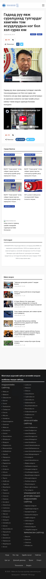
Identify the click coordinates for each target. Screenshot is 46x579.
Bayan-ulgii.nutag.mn (31, 487)
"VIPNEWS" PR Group (28, 575)
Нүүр (7, 555)
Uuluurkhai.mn (29, 394)
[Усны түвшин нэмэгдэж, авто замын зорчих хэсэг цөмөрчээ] (8, 314)
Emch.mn (28, 539)
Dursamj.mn (6, 430)
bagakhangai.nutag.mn (31, 509)
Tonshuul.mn (6, 406)
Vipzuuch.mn (7, 532)
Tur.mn (5, 403)
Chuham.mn (6, 409)
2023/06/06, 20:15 (29, 154)
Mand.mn (28, 388)
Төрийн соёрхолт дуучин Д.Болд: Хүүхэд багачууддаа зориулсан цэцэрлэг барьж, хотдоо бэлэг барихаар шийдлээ (27, 332)
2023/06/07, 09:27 (9, 154)
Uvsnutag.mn (29, 457)
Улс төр (16, 555)
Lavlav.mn (28, 385)
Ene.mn (5, 412)
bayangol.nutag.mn (30, 512)
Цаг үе (7, 560)
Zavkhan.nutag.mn (30, 481)
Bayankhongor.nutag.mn (32, 475)
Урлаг (31, 560)
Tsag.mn (5, 490)
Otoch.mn (28, 542)
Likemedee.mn (29, 400)
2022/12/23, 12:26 (29, 180)
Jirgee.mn (6, 484)
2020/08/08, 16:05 (9, 206)
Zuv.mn (5, 466)
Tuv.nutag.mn (29, 490)
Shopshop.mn (7, 544)
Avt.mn (5, 547)
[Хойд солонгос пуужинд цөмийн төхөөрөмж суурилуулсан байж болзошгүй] (13, 211)
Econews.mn (6, 475)
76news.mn (28, 417)
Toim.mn (5, 514)
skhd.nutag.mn (29, 520)
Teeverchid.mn (7, 436)
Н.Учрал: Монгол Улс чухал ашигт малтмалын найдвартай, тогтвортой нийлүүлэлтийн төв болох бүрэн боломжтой (28, 303)
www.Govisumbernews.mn (33, 451)
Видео (40, 34)
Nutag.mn (6, 442)
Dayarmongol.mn (8, 421)
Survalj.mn (6, 502)
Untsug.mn (6, 517)
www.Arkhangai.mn (31, 439)
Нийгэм (38, 555)
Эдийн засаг (27, 555)
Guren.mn (6, 424)
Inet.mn (5, 526)
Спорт (39, 560)
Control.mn (6, 508)
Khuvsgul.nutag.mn (31, 478)
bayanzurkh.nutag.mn (31, 514)
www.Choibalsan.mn (31, 427)
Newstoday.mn (29, 408)
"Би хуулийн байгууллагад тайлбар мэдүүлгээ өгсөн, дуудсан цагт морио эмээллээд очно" (26, 322)
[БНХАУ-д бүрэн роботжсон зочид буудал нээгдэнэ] (8, 294)
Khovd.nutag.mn (30, 484)
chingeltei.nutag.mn (31, 529)
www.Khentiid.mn (30, 433)
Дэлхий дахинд (19, 560)
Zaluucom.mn (7, 397)
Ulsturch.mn (6, 505)
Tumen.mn (6, 493)
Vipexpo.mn (6, 457)
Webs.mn (6, 391)
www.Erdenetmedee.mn (32, 445)
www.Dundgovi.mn (31, 430)
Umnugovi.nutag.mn (31, 469)
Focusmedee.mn (8, 529)
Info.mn (5, 472)
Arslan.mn (6, 469)
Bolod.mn (5, 394)
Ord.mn (5, 433)
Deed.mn (5, 499)
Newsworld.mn (7, 448)
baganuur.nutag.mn (30, 506)
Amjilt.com (6, 481)
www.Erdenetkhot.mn (32, 460)
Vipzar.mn (6, 535)
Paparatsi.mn (7, 463)
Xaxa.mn (27, 536)
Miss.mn (5, 415)
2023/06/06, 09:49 (9, 180)
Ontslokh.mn (7, 523)
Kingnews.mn (7, 445)
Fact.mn (5, 400)
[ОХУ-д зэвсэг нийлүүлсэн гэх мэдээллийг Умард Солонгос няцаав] (33, 185)
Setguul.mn (6, 460)
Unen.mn (5, 496)
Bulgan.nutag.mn (30, 463)
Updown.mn (6, 511)
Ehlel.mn (27, 391)
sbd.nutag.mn (29, 523)
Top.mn (5, 478)
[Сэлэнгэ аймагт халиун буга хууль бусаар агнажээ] (8, 344)
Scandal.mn (6, 418)
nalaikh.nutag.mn (30, 517)
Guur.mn (5, 454)
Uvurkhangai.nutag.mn (32, 472)
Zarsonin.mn (6, 538)
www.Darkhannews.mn (32, 448)
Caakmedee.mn (29, 397)
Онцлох (33, 34)
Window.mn (6, 439)
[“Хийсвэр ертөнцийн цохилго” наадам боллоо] (8, 285)
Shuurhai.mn (6, 487)
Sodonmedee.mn (30, 403)
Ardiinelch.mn (7, 451)
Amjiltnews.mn (29, 414)
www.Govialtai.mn (30, 442)
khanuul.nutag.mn (30, 526)
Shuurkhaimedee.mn (31, 405)
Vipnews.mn (6, 541)
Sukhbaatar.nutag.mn (31, 466)
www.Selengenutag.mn (32, 454)
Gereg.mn (6, 520)
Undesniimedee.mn (31, 411)
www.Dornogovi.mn (31, 436)
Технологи (19, 565)
